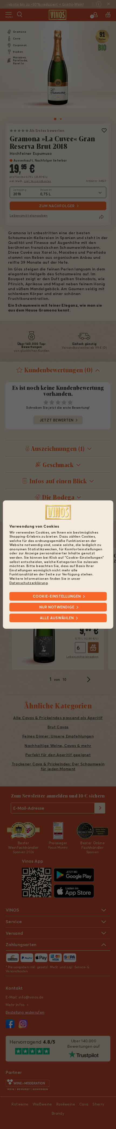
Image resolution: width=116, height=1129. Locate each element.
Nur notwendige (56, 607)
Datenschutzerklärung (28, 583)
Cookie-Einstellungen (57, 596)
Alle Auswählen (57, 618)
